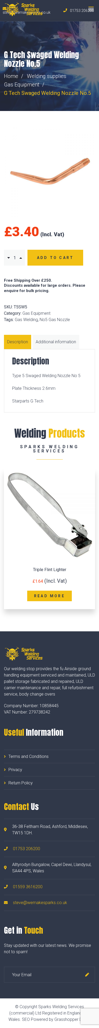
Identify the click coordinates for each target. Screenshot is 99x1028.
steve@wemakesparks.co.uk (40, 902)
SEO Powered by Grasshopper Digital (56, 1019)
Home (11, 76)
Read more (49, 596)
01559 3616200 (28, 886)
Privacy (15, 769)
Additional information (56, 341)
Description (17, 341)
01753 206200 (26, 848)
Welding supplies (46, 76)
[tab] (18, 342)
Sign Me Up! (87, 975)
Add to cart (55, 258)
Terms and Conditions (28, 756)
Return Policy (20, 782)
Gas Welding (26, 319)
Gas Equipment (21, 84)
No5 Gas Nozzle (55, 319)
